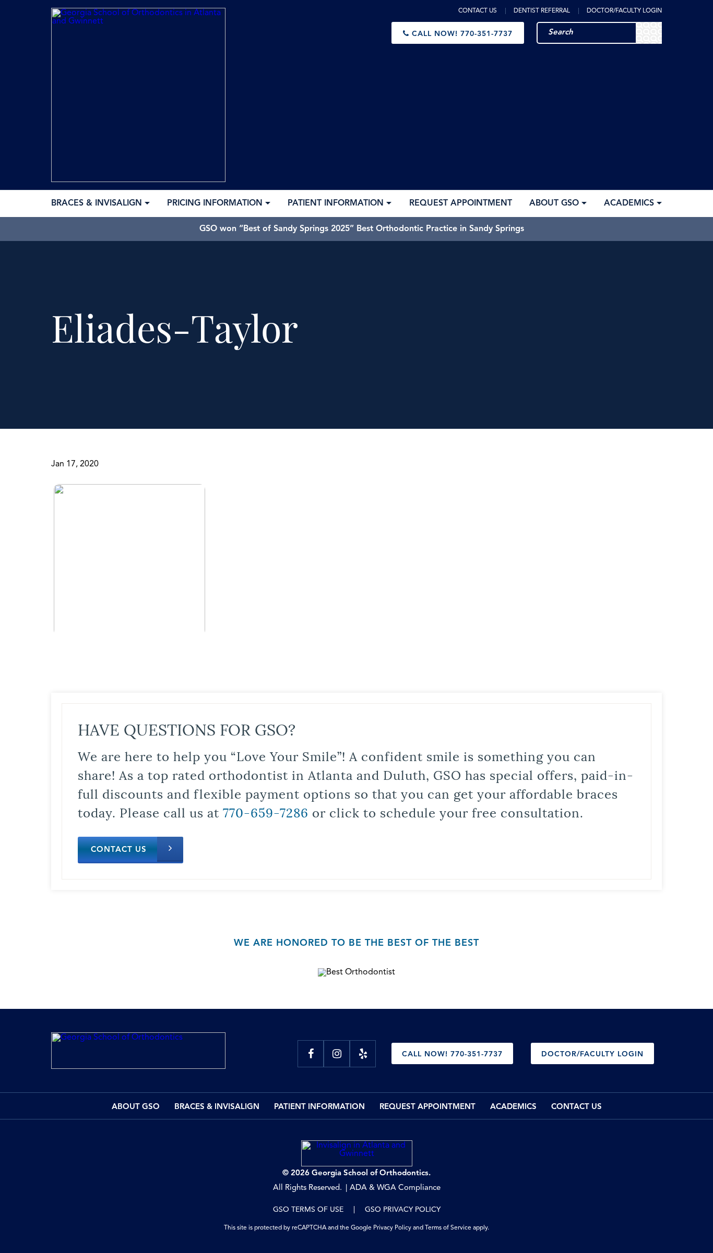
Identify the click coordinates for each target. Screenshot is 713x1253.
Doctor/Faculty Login (624, 11)
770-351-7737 (462, 34)
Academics (513, 1107)
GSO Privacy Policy (403, 1209)
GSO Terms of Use (308, 1209)
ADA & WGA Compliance (395, 1188)
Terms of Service (448, 1228)
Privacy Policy (392, 1228)
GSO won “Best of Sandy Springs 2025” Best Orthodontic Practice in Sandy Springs (361, 229)
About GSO (136, 1107)
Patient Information (319, 1107)
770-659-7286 (265, 811)
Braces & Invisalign (216, 1107)
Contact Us (477, 11)
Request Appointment (427, 1107)
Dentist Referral (542, 11)
